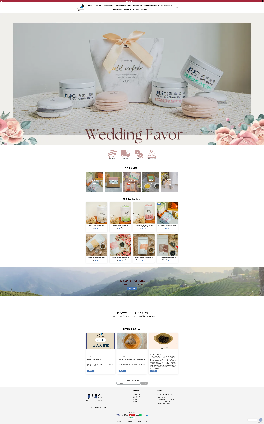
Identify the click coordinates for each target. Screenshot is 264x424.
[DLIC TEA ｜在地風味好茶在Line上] (169, 395)
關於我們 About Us (137, 5)
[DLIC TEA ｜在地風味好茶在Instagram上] (163, 395)
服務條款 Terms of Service (122, 421)
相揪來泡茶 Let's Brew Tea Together (122, 5)
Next (261, 79)
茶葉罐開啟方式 (127, 9)
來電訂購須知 (144, 9)
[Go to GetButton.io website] (260, 422)
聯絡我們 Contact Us (117, 9)
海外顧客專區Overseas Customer (151, 5)
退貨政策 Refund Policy (142, 421)
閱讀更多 (91, 371)
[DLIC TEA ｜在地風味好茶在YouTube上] (166, 395)
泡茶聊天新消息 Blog (108, 5)
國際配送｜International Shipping (139, 397)
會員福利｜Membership (137, 401)
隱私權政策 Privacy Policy (132, 421)
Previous (2, 79)
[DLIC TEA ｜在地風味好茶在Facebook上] (160, 395)
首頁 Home (90, 5)
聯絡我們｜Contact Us (137, 399)
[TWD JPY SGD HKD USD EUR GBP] (177, 7)
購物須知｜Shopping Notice (138, 396)
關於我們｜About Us (137, 394)
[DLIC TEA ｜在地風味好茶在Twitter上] (158, 395)
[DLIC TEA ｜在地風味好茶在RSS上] (172, 395)
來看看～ (129, 1)
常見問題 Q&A (136, 9)
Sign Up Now (132, 288)
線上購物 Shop (98, 5)
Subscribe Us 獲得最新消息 (132, 380)
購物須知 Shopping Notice (166, 5)
